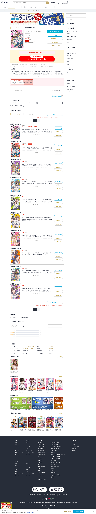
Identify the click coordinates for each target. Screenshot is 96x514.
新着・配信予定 (70, 89)
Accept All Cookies (78, 511)
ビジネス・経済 (70, 69)
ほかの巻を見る (56, 45)
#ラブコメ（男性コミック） (17, 105)
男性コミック (23, 10)
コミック (17, 10)
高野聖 (38, 430)
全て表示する (37, 134)
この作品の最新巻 (55, 90)
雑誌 (68, 64)
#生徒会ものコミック (57, 103)
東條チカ (48, 430)
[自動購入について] (62, 96)
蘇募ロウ (21, 392)
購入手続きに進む (56, 31)
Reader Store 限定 (71, 36)
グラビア (69, 67)
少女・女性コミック (71, 55)
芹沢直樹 (18, 372)
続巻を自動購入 (56, 96)
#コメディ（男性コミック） (44, 103)
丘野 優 (35, 430)
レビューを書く (28, 35)
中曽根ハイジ (31, 430)
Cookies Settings (67, 511)
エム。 (38, 392)
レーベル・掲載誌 (71, 86)
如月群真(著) (27, 31)
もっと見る (37, 76)
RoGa (56, 430)
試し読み (56, 42)
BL (67, 72)
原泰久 (11, 430)
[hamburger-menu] (93, 2)
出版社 (68, 83)
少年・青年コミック (71, 53)
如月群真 (14, 317)
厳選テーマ (69, 42)
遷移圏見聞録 (13, 372)
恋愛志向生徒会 (31, 10)
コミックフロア (10, 10)
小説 (68, 61)
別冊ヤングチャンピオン (36, 31)
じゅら (29, 392)
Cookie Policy (30, 512)
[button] (63, 495)
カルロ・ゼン (53, 430)
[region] (48, 511)
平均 (24, 326)
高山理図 (42, 430)
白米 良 (59, 430)
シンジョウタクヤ (58, 392)
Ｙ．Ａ (24, 430)
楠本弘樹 (21, 430)
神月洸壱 (54, 392)
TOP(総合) (3, 10)
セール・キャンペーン (72, 31)
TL (67, 75)
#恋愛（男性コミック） (16, 103)
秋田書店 (51, 348)
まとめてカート (55, 114)
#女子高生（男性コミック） (30, 103)
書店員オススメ (70, 33)
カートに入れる (55, 35)
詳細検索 (53, 2)
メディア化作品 (70, 39)
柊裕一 (11, 392)
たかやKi (63, 430)
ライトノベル (70, 58)
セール (68, 91)
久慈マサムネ (49, 392)
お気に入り (55, 38)
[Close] (93, 511)
